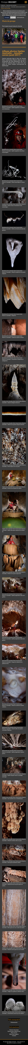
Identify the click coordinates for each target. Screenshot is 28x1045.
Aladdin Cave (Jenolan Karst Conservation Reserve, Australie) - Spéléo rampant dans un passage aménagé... (14, 775)
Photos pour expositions (14, 1031)
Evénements (14, 1022)
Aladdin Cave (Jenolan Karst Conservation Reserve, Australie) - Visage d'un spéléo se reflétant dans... (14, 990)
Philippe (8, 2)
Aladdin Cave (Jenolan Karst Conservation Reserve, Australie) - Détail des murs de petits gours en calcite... (14, 884)
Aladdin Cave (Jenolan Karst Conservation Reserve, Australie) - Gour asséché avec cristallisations (14, 798)
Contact (14, 1035)
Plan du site (14, 1032)
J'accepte (6, 17)
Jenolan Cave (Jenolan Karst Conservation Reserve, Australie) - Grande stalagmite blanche (14, 402)
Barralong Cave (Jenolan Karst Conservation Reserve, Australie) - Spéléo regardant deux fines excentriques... (13, 151)
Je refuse (13, 17)
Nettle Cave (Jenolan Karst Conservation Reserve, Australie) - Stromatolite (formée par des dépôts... (13, 1012)
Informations (20, 17)
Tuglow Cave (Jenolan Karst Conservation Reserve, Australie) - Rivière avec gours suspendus (13, 572)
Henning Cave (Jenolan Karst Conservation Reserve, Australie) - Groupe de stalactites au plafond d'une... (12, 662)
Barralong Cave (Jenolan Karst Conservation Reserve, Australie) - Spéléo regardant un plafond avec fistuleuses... (13, 107)
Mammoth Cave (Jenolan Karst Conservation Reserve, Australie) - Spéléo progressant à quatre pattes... (13, 752)
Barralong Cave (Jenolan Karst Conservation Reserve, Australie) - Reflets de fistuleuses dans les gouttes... (13, 229)
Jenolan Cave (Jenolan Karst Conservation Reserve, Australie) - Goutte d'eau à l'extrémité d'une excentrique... (14, 205)
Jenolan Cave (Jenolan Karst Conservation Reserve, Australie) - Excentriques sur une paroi (14, 465)
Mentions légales (14, 1034)
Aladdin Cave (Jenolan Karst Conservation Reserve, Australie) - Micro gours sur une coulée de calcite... (14, 927)
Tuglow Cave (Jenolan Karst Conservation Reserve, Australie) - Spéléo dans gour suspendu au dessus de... (13, 530)
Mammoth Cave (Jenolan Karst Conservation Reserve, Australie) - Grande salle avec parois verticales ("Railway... (12, 729)
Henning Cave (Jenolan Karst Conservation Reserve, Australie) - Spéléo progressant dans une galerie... (13, 595)
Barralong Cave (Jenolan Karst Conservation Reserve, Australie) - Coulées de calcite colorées (13, 336)
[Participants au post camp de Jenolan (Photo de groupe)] (14, 36)
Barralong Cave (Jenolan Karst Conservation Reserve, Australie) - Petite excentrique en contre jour (13, 182)
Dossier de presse (14, 1030)
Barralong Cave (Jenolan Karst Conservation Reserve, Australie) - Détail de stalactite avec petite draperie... (13, 272)
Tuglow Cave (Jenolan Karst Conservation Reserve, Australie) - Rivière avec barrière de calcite (13, 487)
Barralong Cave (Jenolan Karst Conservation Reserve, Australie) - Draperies (12, 314)
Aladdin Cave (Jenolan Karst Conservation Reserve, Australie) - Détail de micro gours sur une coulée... (14, 948)
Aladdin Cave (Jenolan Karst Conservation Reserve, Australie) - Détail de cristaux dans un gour (14, 839)
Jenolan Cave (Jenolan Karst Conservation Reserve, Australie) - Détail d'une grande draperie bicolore (14, 423)
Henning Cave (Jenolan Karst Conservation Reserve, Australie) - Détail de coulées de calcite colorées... (13, 705)
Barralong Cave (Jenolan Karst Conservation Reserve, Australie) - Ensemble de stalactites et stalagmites (12, 359)
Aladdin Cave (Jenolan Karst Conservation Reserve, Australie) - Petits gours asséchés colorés (14, 861)
